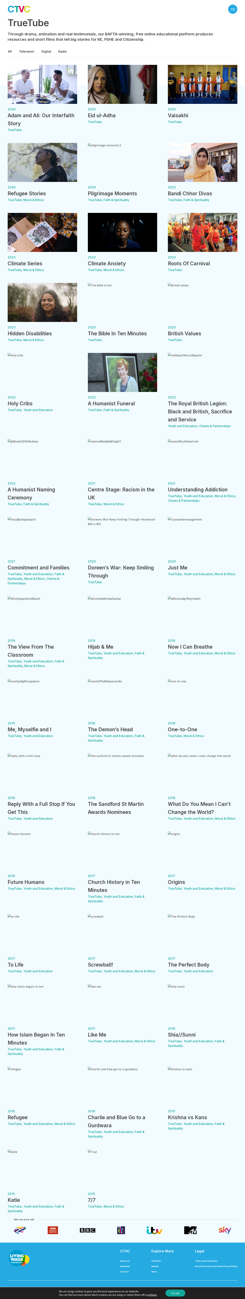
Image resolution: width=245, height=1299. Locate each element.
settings (152, 1295)
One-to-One (182, 729)
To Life (15, 965)
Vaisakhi (178, 115)
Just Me (177, 568)
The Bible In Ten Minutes (117, 333)
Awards (155, 1266)
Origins (176, 882)
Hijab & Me (100, 647)
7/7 (92, 1200)
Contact (124, 1271)
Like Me (97, 1035)
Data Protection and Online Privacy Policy (216, 1266)
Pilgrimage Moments (112, 193)
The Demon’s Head (110, 729)
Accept (175, 1293)
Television (26, 51)
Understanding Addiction (198, 490)
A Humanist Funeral (111, 403)
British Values (184, 333)
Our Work (156, 1260)
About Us (125, 1260)
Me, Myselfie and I (29, 729)
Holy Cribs (20, 403)
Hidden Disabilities (30, 333)
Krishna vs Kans (187, 1117)
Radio (62, 51)
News (154, 1271)
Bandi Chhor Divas (190, 193)
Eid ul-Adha (102, 115)
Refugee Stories (27, 193)
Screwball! (100, 965)
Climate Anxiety (107, 263)
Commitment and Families (38, 568)
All (10, 51)
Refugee (18, 1117)
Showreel (125, 1266)
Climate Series (25, 263)
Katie (14, 1200)
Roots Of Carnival (189, 263)
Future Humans (26, 882)
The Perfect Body (188, 965)
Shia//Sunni (182, 1035)
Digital (46, 51)
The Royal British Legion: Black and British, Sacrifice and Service (200, 412)
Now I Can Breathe (190, 647)
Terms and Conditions (206, 1260)
